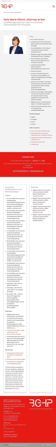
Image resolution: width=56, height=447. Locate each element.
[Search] (50, 6)
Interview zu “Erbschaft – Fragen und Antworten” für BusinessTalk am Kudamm (15, 332)
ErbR (14, 344)
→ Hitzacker (34, 161)
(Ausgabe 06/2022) (38, 212)
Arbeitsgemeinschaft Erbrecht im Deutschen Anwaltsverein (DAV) (15, 355)
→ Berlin (42, 161)
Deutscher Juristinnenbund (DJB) (16, 359)
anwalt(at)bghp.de (13, 420)
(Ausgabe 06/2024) (38, 196)
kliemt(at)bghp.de (36, 171)
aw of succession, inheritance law (40, 131)
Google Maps (13, 436)
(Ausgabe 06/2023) (38, 204)
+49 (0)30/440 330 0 (5, 1)
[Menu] (53, 6)
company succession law (38, 142)
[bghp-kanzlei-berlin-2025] (6, 6)
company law (34, 144)
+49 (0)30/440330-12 (20, 171)
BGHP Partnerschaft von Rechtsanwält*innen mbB (18, 444)
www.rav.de (15, 388)
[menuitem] (50, 6)
